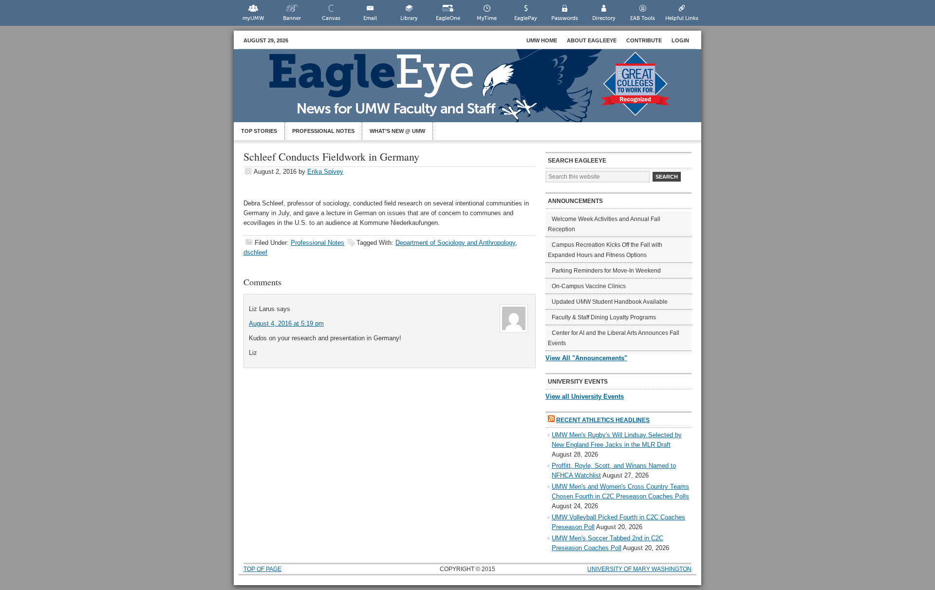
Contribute (644, 40)
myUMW (253, 18)
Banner (292, 18)
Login (680, 40)
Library (409, 18)
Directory (604, 18)
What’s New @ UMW (397, 131)
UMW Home (541, 40)
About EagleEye (592, 40)
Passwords (564, 18)
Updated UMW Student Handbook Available (610, 301)
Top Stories (259, 131)
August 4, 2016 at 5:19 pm (286, 323)
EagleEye (477, 90)
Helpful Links (681, 18)
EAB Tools (642, 18)
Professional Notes (323, 131)
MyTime (487, 18)
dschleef (255, 252)
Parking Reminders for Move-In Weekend (606, 270)
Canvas (331, 18)
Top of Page (262, 569)
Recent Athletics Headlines (603, 420)
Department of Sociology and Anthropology (455, 242)
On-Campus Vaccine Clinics (589, 286)
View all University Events (584, 396)
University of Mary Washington (639, 569)
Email (370, 18)
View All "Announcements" (586, 358)
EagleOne (448, 18)
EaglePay (525, 18)
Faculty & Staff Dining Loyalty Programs (604, 317)
